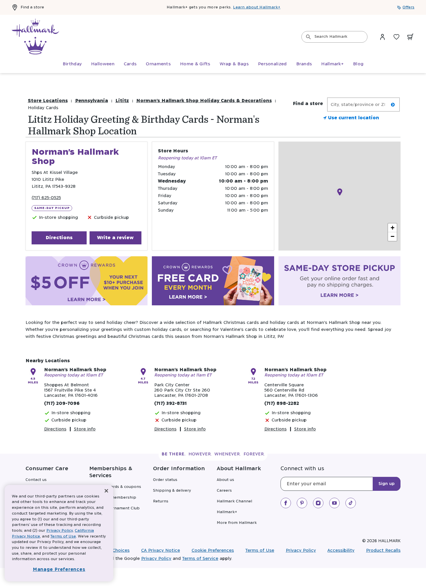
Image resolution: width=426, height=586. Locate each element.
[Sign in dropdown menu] (382, 37)
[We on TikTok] (350, 503)
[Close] (106, 491)
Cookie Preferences (213, 550)
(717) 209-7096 (61, 403)
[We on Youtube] (334, 503)
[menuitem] (72, 64)
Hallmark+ (227, 512)
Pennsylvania (91, 101)
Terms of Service (200, 558)
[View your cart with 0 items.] (410, 37)
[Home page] (35, 37)
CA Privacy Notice (160, 550)
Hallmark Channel (234, 501)
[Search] (308, 36)
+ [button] (392, 227)
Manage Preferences (59, 569)
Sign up (386, 484)
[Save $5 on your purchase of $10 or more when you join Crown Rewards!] (87, 282)
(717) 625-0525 (46, 198)
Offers (408, 7)
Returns (160, 501)
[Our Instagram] (318, 503)
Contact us (36, 480)
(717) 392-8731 (170, 403)
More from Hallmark (237, 523)
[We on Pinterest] (302, 503)
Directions (59, 237)
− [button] (392, 236)
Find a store (32, 7)
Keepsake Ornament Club (114, 508)
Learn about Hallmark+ (256, 7)
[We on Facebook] (286, 503)
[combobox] (334, 37)
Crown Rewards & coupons (115, 487)
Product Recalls (383, 550)
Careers (224, 491)
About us (225, 480)
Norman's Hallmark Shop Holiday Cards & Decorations (204, 101)
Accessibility (340, 550)
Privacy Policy (301, 550)
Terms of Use (259, 550)
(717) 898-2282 (281, 403)
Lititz (122, 101)
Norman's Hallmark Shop (75, 370)
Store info (85, 429)
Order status (165, 480)
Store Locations (48, 101)
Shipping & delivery (172, 491)
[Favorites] (396, 37)
